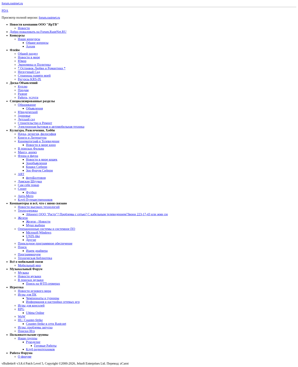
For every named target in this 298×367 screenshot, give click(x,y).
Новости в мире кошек (41, 159)
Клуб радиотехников (40, 349)
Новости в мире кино (41, 145)
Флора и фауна (28, 156)
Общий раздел (28, 53)
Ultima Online (35, 312)
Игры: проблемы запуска (35, 327)
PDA (5, 10)
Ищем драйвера (37, 250)
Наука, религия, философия (37, 134)
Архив (30, 46)
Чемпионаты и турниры (42, 298)
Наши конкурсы (29, 39)
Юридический (28, 112)
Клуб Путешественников (35, 199)
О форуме (24, 356)
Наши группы (27, 338)
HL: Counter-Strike (30, 320)
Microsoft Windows (38, 232)
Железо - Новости (38, 221)
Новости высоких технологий (39, 207)
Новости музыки (29, 276)
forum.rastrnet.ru (12, 3)
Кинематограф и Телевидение (38, 141)
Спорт (22, 188)
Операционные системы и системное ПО (46, 229)
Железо (23, 218)
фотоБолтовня (36, 177)
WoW (21, 316)
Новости (24, 28)
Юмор (22, 61)
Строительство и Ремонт (35, 123)
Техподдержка (28, 210)
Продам (23, 90)
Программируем (29, 254)
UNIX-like (33, 236)
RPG (21, 309)
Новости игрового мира (34, 291)
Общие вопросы (37, 42)
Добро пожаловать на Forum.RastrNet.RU (38, 31)
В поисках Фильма (31, 148)
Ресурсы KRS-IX (29, 79)
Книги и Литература (32, 137)
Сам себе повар (28, 185)
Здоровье (24, 115)
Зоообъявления (36, 163)
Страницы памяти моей (34, 75)
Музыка (23, 272)
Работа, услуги (28, 97)
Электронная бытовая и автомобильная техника (51, 126)
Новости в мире (29, 57)
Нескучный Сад (29, 72)
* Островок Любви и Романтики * (41, 68)
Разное (22, 94)
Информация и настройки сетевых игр (53, 302)
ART (21, 174)
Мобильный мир (29, 265)
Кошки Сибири (36, 166)
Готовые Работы (45, 345)
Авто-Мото (25, 196)
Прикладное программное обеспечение (45, 243)
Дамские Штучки (30, 181)
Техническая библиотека (35, 258)
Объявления (34, 108)
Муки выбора (35, 225)
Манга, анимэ (27, 152)
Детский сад (26, 119)
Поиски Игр (26, 331)
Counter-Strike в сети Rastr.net (46, 323)
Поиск (22, 247)
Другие (31, 239)
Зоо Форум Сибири (39, 170)
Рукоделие (33, 342)
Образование (27, 104)
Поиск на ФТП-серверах (43, 283)
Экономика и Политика (34, 64)
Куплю (22, 86)
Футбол (31, 192)
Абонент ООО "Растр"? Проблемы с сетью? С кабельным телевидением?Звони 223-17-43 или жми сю (97, 214)
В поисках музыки (31, 280)
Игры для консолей (31, 305)
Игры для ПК (27, 294)
